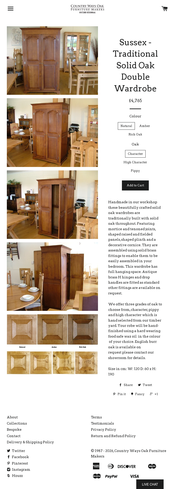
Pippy (135, 170)
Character (135, 154)
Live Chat (150, 484)
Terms (96, 417)
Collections (17, 423)
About (12, 417)
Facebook (20, 457)
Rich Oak (135, 134)
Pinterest (19, 463)
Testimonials (102, 423)
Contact (14, 436)
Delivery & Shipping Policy (30, 442)
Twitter (18, 451)
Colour (135, 116)
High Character (135, 162)
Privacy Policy (103, 430)
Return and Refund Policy (113, 436)
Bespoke (14, 430)
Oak (135, 144)
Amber (144, 126)
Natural (126, 126)
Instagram (20, 470)
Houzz (17, 476)
